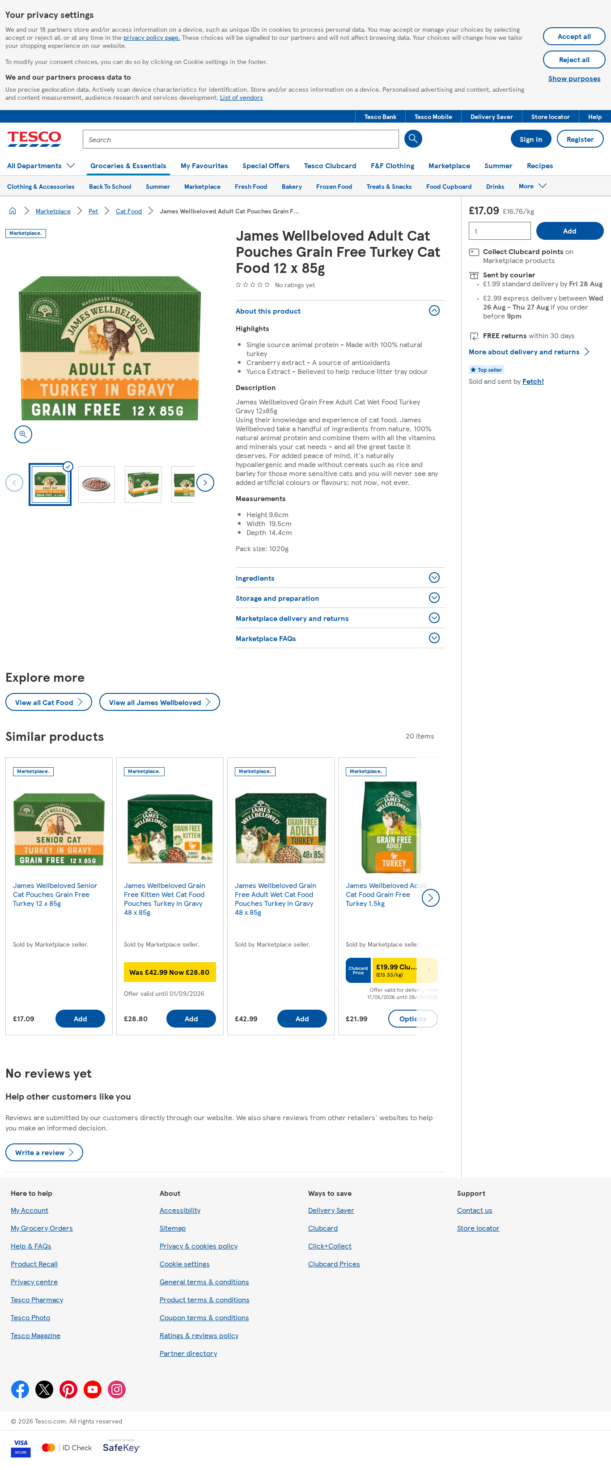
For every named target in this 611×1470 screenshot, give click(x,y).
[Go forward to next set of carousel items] (431, 898)
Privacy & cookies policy (199, 1246)
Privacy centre (34, 1281)
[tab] (50, 484)
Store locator (478, 1228)
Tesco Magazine (35, 1335)
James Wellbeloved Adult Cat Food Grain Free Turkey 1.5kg (386, 894)
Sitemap (173, 1228)
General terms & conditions (204, 1281)
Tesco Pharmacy (37, 1299)
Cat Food (129, 210)
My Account (29, 1210)
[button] (380, 116)
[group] (59, 898)
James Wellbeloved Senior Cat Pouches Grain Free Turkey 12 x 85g (55, 894)
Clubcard (323, 1228)
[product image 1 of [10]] (109, 347)
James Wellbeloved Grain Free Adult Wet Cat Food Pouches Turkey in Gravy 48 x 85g (275, 898)
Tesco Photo (30, 1317)
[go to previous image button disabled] (14, 483)
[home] (12, 211)
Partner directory (188, 1353)
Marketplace (53, 210)
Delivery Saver (331, 1210)
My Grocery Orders (42, 1228)
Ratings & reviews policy (199, 1335)
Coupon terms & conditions (204, 1317)
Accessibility (180, 1210)
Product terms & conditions (205, 1299)
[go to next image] (205, 483)
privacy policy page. (151, 37)
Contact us (474, 1210)
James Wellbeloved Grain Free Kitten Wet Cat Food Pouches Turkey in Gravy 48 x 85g (164, 898)
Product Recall (34, 1263)
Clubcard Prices (334, 1263)
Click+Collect (330, 1246)
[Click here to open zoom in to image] (23, 434)
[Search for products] (413, 139)
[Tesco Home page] (34, 139)
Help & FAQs (31, 1246)
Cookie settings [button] (185, 1263)
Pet (93, 210)
